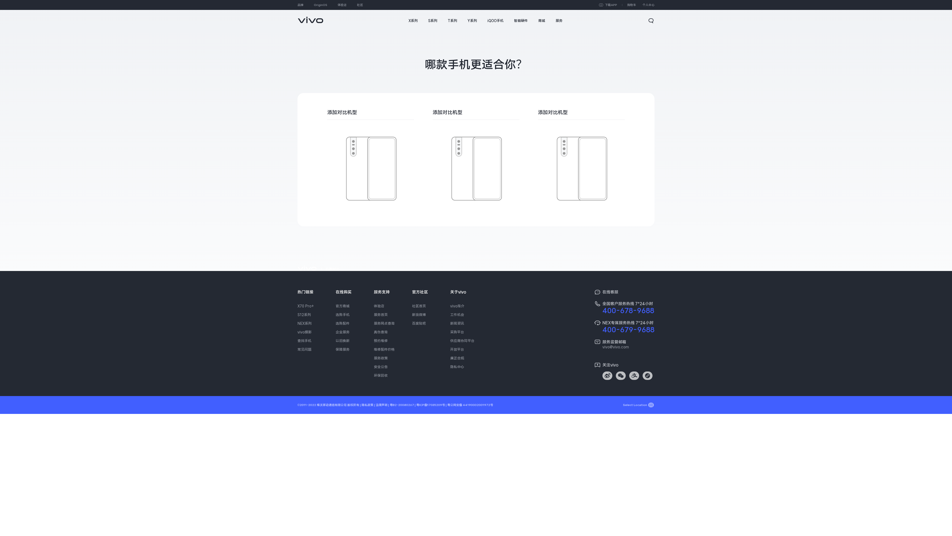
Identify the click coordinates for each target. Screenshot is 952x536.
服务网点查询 (384, 323)
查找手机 (304, 341)
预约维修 (381, 341)
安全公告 (381, 367)
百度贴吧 (419, 323)
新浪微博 (419, 315)
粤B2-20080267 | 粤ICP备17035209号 (417, 405)
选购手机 (343, 315)
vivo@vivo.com (615, 347)
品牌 (300, 5)
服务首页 (381, 315)
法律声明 (381, 405)
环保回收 (381, 375)
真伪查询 (381, 332)
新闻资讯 (457, 323)
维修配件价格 (384, 349)
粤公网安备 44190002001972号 (470, 405)
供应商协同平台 (462, 341)
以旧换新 (343, 341)
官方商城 (343, 306)
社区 (360, 5)
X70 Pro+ (306, 306)
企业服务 (343, 332)
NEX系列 (305, 323)
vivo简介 (457, 306)
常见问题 (304, 349)
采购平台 (457, 332)
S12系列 (304, 315)
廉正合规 (457, 358)
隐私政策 (367, 405)
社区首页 (419, 306)
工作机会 (457, 315)
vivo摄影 (305, 332)
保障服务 (343, 349)
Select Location (635, 405)
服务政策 (381, 358)
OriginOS (320, 5)
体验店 (342, 5)
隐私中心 (457, 367)
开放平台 (457, 349)
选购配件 (343, 323)
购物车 (631, 5)
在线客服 (610, 292)
